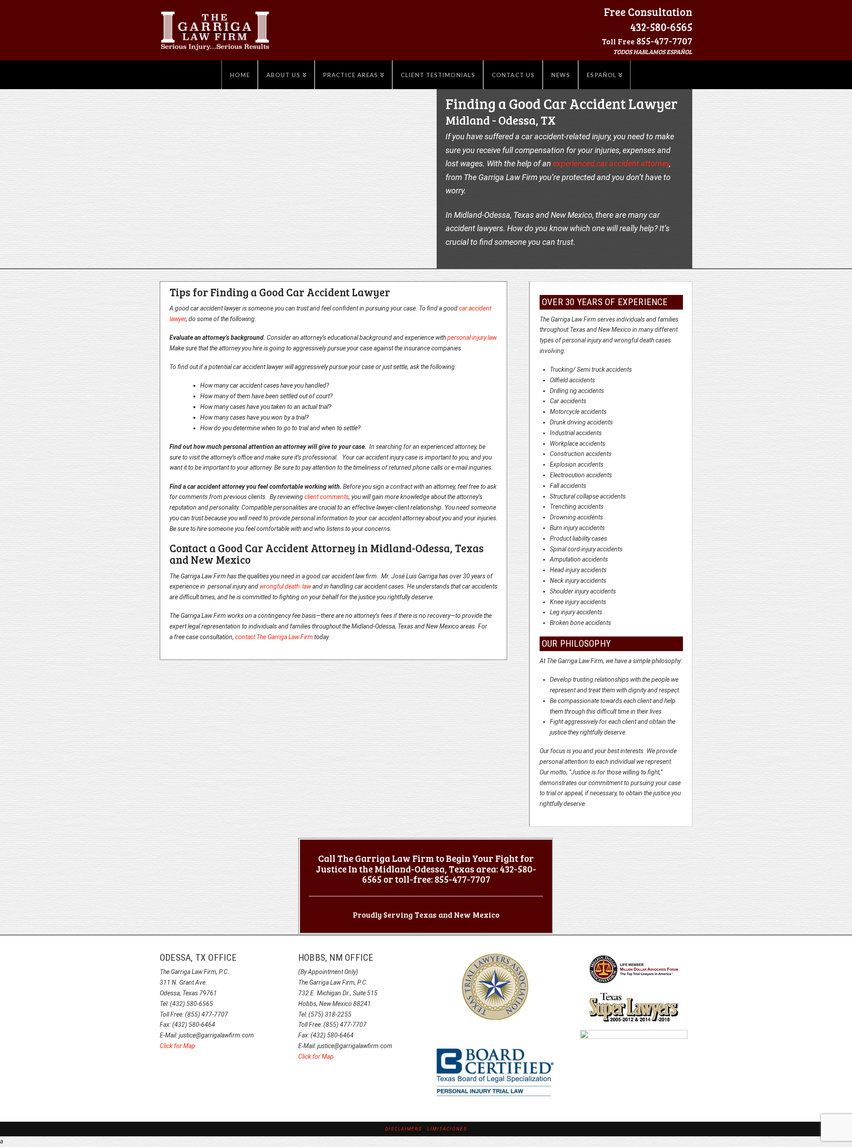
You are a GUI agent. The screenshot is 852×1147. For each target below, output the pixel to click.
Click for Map (177, 1045)
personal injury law (471, 337)
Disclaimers (403, 1129)
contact (274, 636)
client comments (326, 496)
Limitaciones (447, 1129)
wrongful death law (285, 586)
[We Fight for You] (215, 27)
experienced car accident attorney (611, 163)
